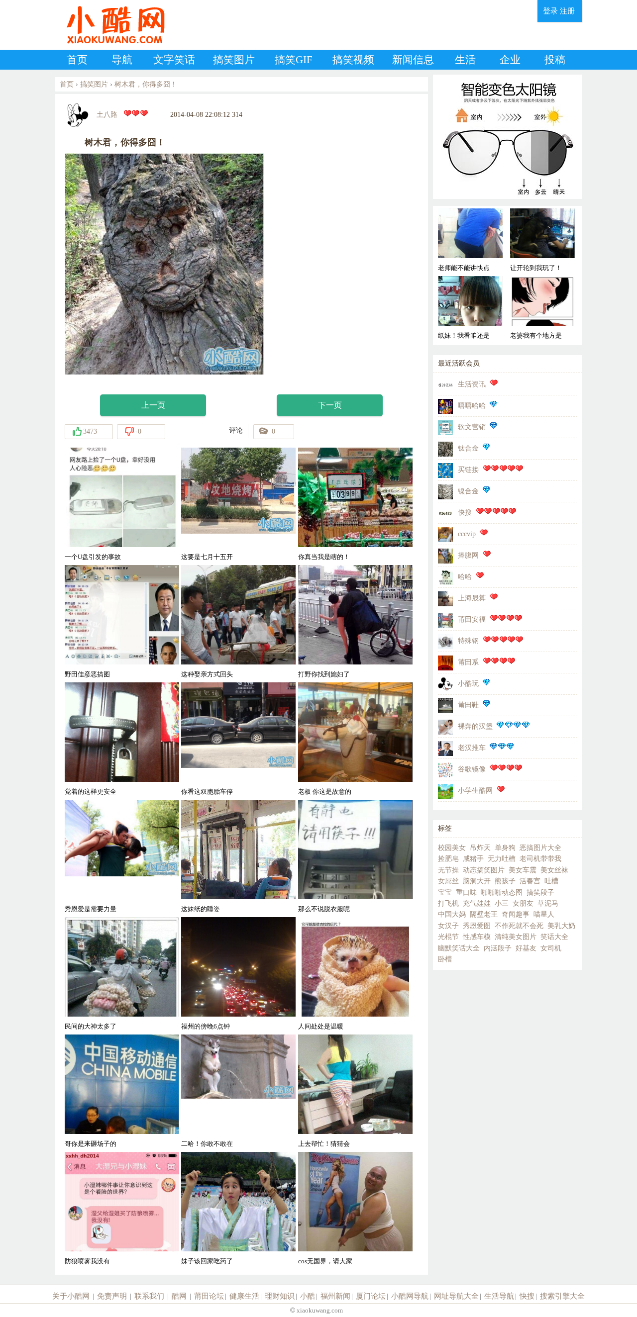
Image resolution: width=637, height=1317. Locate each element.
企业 (510, 60)
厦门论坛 (371, 1296)
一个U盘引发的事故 (93, 557)
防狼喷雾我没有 (87, 1261)
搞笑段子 (540, 892)
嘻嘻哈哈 (472, 405)
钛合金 (468, 448)
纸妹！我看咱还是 (464, 335)
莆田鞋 (468, 705)
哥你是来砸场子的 (90, 1143)
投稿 (554, 60)
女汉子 (448, 926)
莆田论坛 (209, 1296)
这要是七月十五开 (207, 557)
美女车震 (522, 870)
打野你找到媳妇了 (324, 674)
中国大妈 (452, 914)
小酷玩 (468, 683)
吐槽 (551, 881)
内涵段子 (498, 948)
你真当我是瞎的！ (324, 557)
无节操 (448, 870)
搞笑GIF (294, 60)
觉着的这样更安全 (90, 791)
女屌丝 (448, 881)
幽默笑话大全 (459, 948)
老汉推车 (472, 748)
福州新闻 (335, 1296)
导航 (121, 60)
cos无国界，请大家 (325, 1261)
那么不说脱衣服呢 (324, 909)
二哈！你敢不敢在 (207, 1143)
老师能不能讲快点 (464, 268)
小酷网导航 (409, 1296)
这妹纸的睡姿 (200, 909)
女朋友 (523, 903)
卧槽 (445, 959)
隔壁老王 (484, 914)
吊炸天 (480, 847)
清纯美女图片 (515, 937)
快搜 (465, 512)
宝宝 (445, 892)
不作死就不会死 (519, 926)
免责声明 (112, 1296)
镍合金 (468, 491)
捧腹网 (468, 555)
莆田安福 (472, 619)
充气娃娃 (477, 903)
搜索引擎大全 (562, 1296)
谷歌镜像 (472, 769)
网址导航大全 (456, 1296)
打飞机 (448, 903)
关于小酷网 (71, 1296)
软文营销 (472, 427)
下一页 (330, 405)
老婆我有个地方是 (536, 335)
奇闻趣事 (516, 914)
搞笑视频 (353, 60)
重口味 (466, 892)
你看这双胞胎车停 (207, 791)
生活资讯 (472, 384)
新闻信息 (413, 60)
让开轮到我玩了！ (536, 268)
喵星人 (543, 914)
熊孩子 (505, 881)
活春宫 (530, 881)
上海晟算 (472, 598)
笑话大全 (554, 937)
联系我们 (149, 1296)
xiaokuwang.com (319, 1310)
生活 (465, 60)
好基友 (526, 948)
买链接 (468, 469)
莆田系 (468, 662)
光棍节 (448, 937)
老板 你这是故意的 (324, 791)
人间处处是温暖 (320, 1026)
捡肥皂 (448, 858)
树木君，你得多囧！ (145, 84)
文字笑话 (174, 60)
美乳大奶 (561, 926)
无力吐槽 (502, 858)
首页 (77, 60)
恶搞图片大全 (540, 847)
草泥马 (547, 903)
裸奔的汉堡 (475, 726)
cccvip (467, 534)
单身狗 (505, 847)
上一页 (153, 405)
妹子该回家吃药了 (207, 1261)
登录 (550, 11)
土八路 (107, 114)
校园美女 (452, 847)
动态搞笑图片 (484, 870)
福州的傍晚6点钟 (205, 1026)
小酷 (307, 1296)
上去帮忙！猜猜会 (324, 1143)
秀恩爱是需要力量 (90, 909)
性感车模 (477, 937)
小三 (502, 903)
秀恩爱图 (477, 926)
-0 (138, 431)
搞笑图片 (234, 60)
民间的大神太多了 (90, 1026)
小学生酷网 (475, 790)
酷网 (179, 1296)
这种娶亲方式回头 (207, 674)
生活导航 (499, 1296)
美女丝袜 (554, 870)
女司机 (550, 948)
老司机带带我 (540, 858)
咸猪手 (473, 858)
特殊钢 (468, 641)
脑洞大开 (477, 881)
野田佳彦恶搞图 (87, 674)
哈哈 (465, 576)
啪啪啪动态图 (502, 892)
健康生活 (244, 1296)
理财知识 (280, 1296)
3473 (90, 431)
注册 (567, 11)
